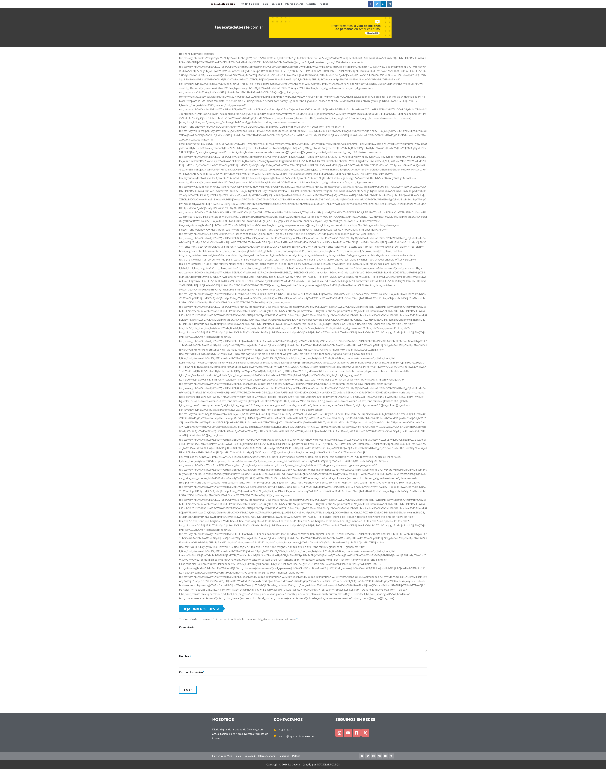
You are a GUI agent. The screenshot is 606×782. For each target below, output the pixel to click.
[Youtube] (348, 733)
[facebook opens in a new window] (370, 4)
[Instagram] (339, 733)
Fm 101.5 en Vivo (250, 3)
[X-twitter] (365, 733)
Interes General (294, 3)
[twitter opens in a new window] (377, 4)
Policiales (311, 3)
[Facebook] (357, 733)
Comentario (186, 627)
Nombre (185, 656)
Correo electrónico (191, 672)
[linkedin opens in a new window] (383, 4)
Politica (324, 3)
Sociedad (277, 3)
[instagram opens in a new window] (389, 4)
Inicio (265, 3)
